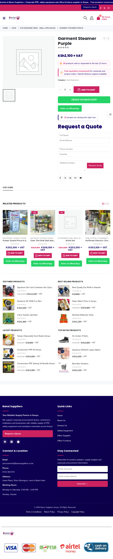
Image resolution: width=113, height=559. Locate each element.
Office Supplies (63, 435)
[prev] (104, 38)
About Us (61, 420)
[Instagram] (108, 8)
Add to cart (88, 89)
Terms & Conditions (34, 512)
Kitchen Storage (46, 238)
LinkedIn (70, 178)
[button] (5, 18)
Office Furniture (64, 441)
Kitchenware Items (65, 238)
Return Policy (49, 512)
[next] (108, 38)
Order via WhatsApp (69, 108)
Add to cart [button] (16, 253)
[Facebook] (100, 8)
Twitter (65, 178)
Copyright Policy (77, 512)
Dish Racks (34, 238)
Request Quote (95, 165)
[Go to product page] (15, 222)
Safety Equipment (65, 431)
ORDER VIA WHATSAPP (84, 100)
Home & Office (90, 238)
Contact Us (62, 425)
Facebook (60, 178)
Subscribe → (82, 484)
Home (60, 415)
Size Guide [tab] (8, 187)
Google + (75, 178)
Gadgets (17, 238)
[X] (104, 8)
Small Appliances (72, 80)
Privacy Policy (63, 512)
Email (80, 178)
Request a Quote (13, 434)
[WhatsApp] (18, 441)
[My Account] (92, 18)
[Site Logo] (15, 18)
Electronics (8, 238)
